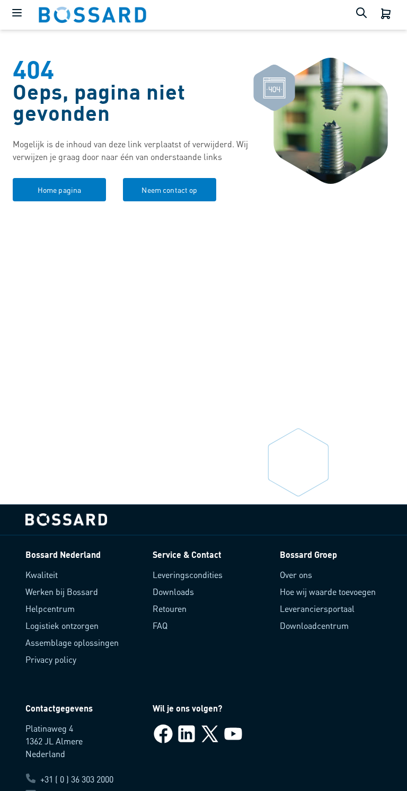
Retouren (170, 608)
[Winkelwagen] (387, 14)
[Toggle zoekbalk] (363, 14)
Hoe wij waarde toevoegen (328, 591)
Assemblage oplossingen (72, 642)
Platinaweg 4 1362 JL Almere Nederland (54, 741)
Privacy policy (50, 659)
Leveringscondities (188, 574)
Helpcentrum (50, 608)
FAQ (160, 625)
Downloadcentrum (314, 625)
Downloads (173, 591)
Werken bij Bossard (61, 591)
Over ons (296, 574)
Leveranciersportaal (317, 608)
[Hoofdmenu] (19, 15)
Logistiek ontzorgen (62, 625)
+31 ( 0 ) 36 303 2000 (76, 779)
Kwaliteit (41, 574)
